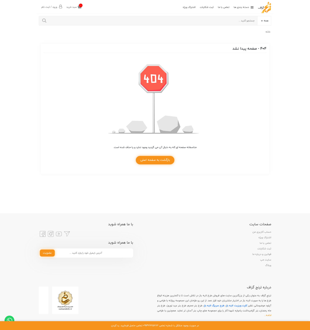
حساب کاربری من (261, 232)
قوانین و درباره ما (261, 254)
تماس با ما (223, 7)
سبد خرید (73, 6)
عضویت (47, 253)
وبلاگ (268, 265)
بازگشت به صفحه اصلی (155, 160)
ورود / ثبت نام (49, 7)
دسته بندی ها (241, 7)
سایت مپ (265, 260)
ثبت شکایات (207, 7)
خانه (268, 32)
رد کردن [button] (115, 325)
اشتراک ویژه (189, 7)
